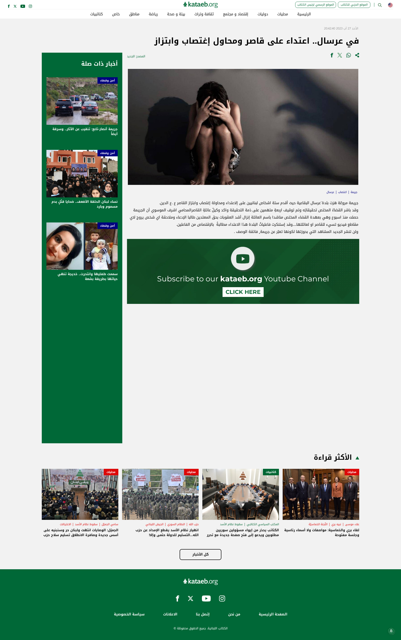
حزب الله (194, 524)
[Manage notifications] (391, 631)
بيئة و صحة (176, 14)
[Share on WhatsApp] (348, 56)
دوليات (263, 14)
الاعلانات (170, 614)
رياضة (153, 14)
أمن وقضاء (107, 80)
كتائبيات (96, 14)
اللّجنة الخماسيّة (318, 524)
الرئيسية (304, 14)
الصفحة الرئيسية (273, 614)
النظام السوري (176, 524)
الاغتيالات (65, 524)
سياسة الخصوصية (129, 614)
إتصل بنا (203, 614)
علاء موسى (352, 524)
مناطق (134, 14)
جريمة (354, 192)
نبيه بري (336, 524)
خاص (116, 14)
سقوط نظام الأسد (231, 524)
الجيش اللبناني (154, 524)
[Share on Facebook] (331, 56)
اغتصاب (342, 192)
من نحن (234, 614)
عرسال (330, 192)
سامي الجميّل (110, 524)
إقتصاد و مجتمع (235, 14)
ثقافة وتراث (204, 14)
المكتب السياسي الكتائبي (263, 524)
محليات (282, 14)
